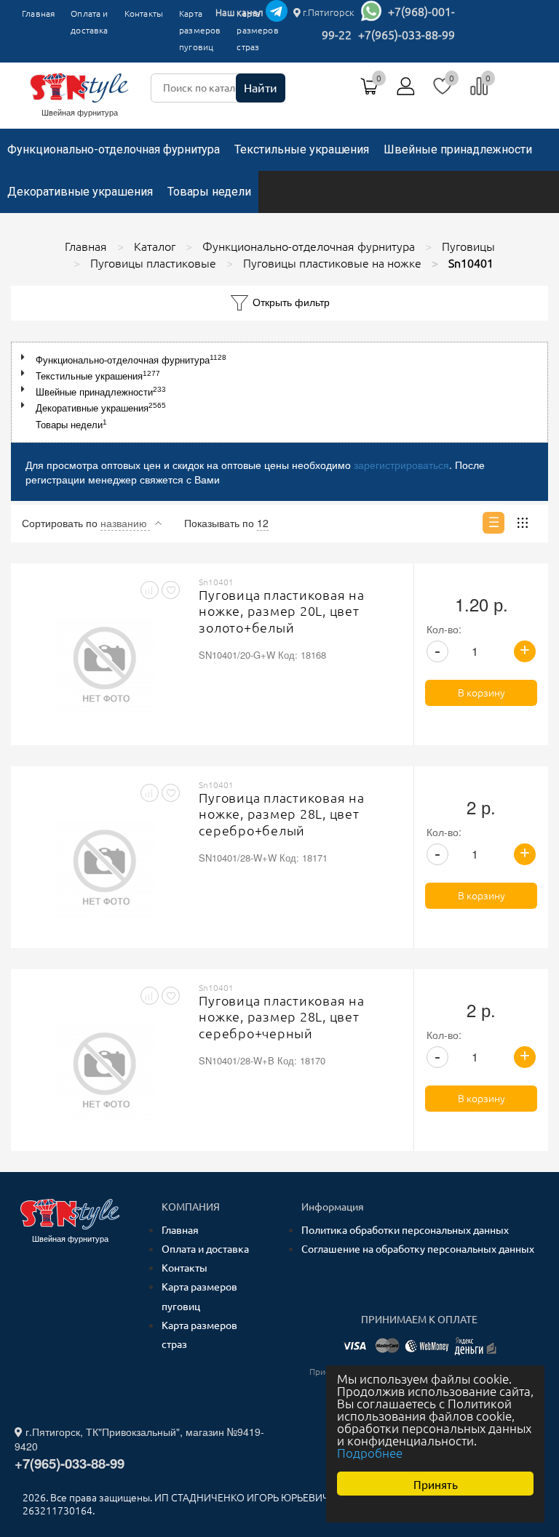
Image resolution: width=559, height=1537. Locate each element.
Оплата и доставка (89, 22)
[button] (26, 357)
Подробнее (370, 1453)
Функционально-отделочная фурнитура (113, 149)
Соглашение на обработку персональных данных (417, 1249)
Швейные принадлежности (458, 149)
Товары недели (209, 191)
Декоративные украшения (80, 191)
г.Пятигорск (327, 12)
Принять (435, 1483)
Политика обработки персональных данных (405, 1230)
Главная (38, 13)
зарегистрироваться (401, 464)
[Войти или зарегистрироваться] (406, 92)
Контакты (143, 13)
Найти (260, 88)
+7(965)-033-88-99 (406, 34)
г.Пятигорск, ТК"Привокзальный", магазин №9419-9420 (139, 1438)
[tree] (279, 392)
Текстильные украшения (301, 149)
